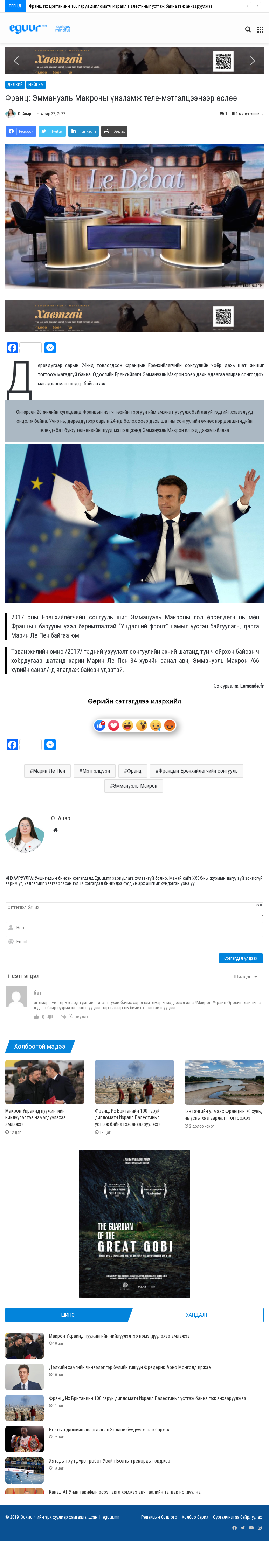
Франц (134, 771)
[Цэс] (260, 32)
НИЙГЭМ (36, 84)
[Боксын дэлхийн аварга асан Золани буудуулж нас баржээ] (24, 1439)
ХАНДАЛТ (197, 1315)
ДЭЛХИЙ (15, 84)
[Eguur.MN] (39, 29)
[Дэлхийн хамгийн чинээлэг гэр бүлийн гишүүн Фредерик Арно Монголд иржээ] (24, 1377)
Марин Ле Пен (49, 771)
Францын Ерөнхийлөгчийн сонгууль (198, 771)
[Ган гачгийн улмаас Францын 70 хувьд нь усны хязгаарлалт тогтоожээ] (224, 1082)
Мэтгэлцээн (96, 771)
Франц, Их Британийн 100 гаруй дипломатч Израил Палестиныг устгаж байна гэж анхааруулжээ (128, 1117)
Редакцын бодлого (159, 1517)
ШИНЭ (68, 1315)
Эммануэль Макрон (135, 786)
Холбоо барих (195, 1517)
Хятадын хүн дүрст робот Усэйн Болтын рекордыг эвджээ (109, 1461)
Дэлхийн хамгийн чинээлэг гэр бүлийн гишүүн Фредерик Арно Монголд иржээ (130, 1367)
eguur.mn (111, 1517)
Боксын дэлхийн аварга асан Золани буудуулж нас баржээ (85, 6)
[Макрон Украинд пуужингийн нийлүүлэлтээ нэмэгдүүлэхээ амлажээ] (44, 1082)
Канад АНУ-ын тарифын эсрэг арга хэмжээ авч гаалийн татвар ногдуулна (125, 1492)
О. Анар (24, 113)
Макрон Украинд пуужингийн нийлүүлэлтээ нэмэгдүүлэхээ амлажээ (35, 1117)
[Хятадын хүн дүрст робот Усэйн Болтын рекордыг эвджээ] (24, 1470)
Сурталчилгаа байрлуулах (237, 1517)
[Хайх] (247, 32)
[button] (134, 60)
